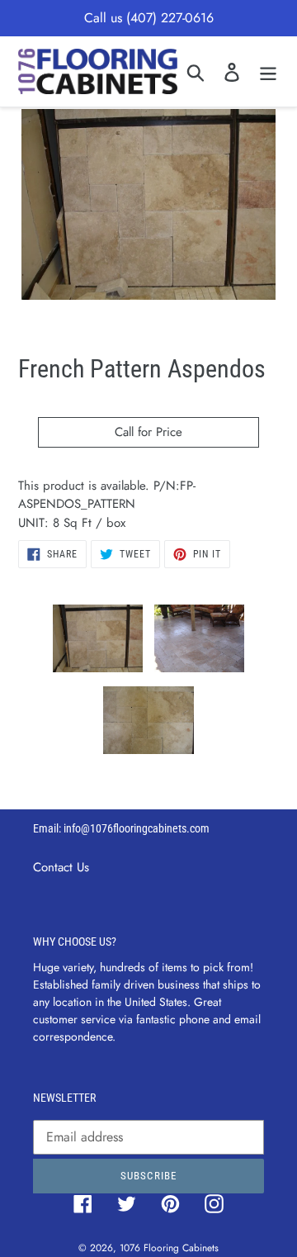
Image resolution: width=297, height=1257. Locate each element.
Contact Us (61, 867)
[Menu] (268, 72)
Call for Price (148, 432)
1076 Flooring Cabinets (169, 1247)
